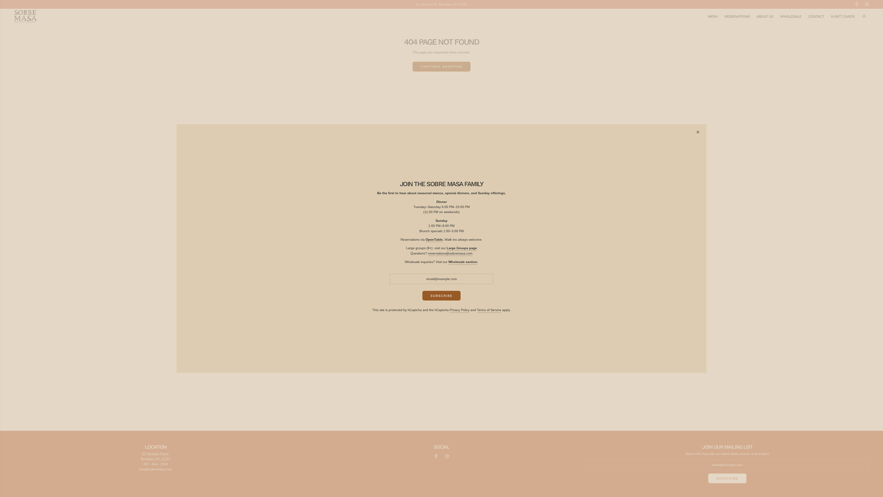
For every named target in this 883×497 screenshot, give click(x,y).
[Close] (698, 132)
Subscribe (441, 296)
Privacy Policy (460, 310)
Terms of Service (489, 310)
